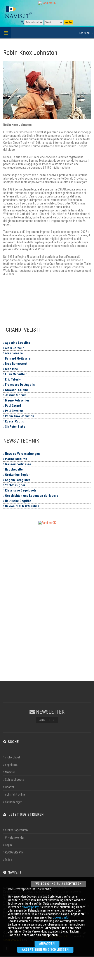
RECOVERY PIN (14, 852)
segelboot (11, 765)
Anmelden (47, 720)
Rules (8, 860)
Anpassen (47, 943)
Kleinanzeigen (13, 802)
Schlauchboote (14, 779)
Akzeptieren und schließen (45, 949)
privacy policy (30, 907)
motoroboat (12, 757)
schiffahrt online (15, 794)
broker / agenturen (16, 830)
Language (85, 33)
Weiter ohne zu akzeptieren (58, 884)
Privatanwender (14, 837)
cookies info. (61, 917)
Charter (9, 787)
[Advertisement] (47, 593)
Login (8, 845)
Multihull (10, 772)
